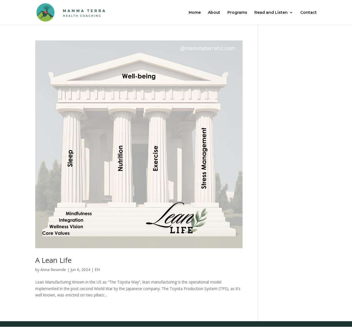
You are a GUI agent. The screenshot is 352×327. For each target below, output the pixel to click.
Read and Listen (271, 12)
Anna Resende (53, 269)
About (214, 12)
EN (97, 269)
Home (195, 12)
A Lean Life (53, 260)
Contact (308, 12)
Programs (237, 12)
